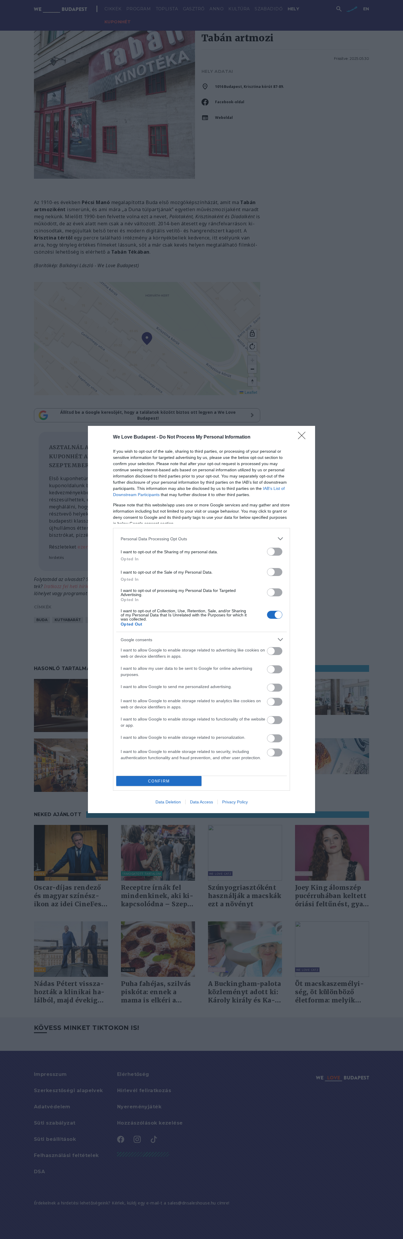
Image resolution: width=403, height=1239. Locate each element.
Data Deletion (168, 802)
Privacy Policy (235, 802)
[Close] (303, 437)
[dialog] (201, 619)
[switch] (274, 552)
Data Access (201, 802)
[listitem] (201, 539)
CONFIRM (159, 781)
